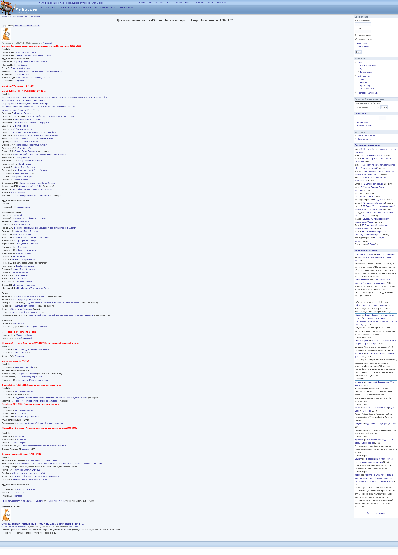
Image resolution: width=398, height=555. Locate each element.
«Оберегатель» (24, 75)
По (379, 254)
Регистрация (362, 43)
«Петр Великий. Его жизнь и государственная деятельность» (40, 154)
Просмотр (9, 26)
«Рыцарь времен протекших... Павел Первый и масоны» (38, 132)
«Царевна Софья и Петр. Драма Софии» (33, 55)
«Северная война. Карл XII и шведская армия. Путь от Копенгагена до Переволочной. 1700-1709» (58, 463)
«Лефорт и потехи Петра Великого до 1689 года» (36, 401)
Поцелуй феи (382, 424)
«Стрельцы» (22, 247)
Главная (4, 16)
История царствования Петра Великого (31, 196)
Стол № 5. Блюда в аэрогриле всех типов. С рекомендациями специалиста (374, 478)
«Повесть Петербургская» (23, 260)
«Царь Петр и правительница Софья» (33, 78)
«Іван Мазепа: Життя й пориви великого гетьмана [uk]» (46, 446)
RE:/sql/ (371, 244)
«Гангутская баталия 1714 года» (27, 470)
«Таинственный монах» (19, 68)
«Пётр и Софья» (20, 65)
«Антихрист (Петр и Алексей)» (32, 377)
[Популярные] (84, 3)
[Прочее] (130, 7)
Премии (363, 69)
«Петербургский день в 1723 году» (30, 218)
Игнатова (369, 459)
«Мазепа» (19, 436)
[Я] (125, 7)
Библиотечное (364, 76)
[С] (94, 7)
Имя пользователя (362, 21)
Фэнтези (358, 385)
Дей (356, 305)
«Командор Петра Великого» (25, 299)
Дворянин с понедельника (374, 305)
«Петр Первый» (22, 173)
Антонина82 (47, 43)
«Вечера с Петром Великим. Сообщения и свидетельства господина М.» (45, 228)
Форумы (178, 2)
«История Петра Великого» (26, 142)
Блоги (169, 2)
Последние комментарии (367, 145)
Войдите (39, 501)
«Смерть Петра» (20, 272)
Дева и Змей (379, 459)
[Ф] (101, 7)
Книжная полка (145, 2)
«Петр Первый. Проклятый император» (33, 145)
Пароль (358, 28)
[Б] (50, 7)
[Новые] (48, 3)
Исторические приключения (367, 321)
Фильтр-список (363, 123)
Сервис (375, 341)
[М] (80, 7)
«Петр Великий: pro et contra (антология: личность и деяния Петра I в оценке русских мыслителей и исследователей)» (54, 97)
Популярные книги (364, 126)
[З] (66, 7)
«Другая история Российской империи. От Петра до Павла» (53, 303)
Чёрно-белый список (367, 136)
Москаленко (369, 475)
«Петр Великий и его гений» (30, 161)
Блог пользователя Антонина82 (27, 16)
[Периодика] (72, 3)
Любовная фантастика (365, 462)
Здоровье (382, 481)
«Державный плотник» (26, 250)
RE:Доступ (379, 200)
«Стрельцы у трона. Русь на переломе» (30, 62)
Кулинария (372, 481)
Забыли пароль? (363, 46)
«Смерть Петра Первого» (26, 231)
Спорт (390, 481)
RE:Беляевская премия (373, 184)
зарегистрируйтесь (56, 501)
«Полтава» (18, 496)
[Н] (82, 7)
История (374, 344)
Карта (188, 2)
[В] (53, 7)
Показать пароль (364, 35)
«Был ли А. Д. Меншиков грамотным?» (32, 350)
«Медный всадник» (21, 207)
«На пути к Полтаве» (23, 113)
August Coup (360, 344)
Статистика (199, 2)
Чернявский (372, 382)
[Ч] (110, 7)
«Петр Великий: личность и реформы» (32, 123)
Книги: (41, 3)
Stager (358, 459)
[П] (88, 7)
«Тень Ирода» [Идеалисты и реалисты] (33, 380)
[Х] (104, 7)
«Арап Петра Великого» (24, 269)
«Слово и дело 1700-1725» (31, 186)
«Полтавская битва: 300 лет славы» (42, 460)
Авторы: (42, 7)
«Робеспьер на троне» (23, 129)
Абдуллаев (370, 424)
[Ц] (107, 7)
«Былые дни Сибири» (22, 234)
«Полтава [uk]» (20, 493)
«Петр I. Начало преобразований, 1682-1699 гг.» (23, 100)
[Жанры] (55, 3)
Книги (360, 62)
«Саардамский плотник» (24, 285)
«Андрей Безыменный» (27, 244)
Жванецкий (372, 440)
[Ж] (63, 7)
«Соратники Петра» (24, 335)
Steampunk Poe (389, 254)
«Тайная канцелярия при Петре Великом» (37, 183)
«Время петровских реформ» (28, 119)
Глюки (210, 2)
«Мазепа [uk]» (20, 443)
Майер (370, 353)
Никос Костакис (362, 280)
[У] (99, 7)
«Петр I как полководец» (23, 177)
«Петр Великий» (21, 126)
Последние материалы (368, 93)
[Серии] (63, 3)
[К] (74, 7)
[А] (47, 7)
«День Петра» (20, 279)
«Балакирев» (19, 256)
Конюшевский (379, 280)
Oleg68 (358, 424)
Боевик (392, 424)
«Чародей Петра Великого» (27, 417)
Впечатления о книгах (366, 250)
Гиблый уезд (383, 382)
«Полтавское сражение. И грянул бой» (29, 473)
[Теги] (101, 3)
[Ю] (121, 7)
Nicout (358, 315)
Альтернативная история (374, 283)
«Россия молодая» (21, 225)
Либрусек (27, 9)
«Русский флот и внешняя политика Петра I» (32, 189)
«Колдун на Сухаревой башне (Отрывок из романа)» (40, 423)
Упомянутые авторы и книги (27, 26)
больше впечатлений (376, 513)
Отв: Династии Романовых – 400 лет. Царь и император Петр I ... (43, 523)
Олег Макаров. (361, 341)
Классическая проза (375, 257)
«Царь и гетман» (23, 253)
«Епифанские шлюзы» (25, 266)
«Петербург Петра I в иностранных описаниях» (37, 135)
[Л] (77, 7)
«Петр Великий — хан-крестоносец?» (29, 296)
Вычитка (363, 82)
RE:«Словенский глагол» (372, 155)
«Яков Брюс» (20, 414)
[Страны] (95, 3)
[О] (85, 7)
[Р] (91, 7)
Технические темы (367, 89)
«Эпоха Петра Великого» (24, 167)
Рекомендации (366, 72)
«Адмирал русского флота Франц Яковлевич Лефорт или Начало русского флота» (51, 398)
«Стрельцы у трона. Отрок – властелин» (31, 237)
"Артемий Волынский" (23, 338)
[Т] (96, 7)
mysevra (359, 353)
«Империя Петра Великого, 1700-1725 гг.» (20, 110)
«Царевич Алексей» (24, 367)
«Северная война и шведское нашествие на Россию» (35, 476)
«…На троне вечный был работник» (31, 170)
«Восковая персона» (24, 282)
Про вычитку (365, 86)
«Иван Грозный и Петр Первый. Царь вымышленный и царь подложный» (60, 315)
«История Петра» (21, 180)
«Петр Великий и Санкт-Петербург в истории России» (50, 116)
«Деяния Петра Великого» (25, 151)
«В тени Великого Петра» (26, 52)
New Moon (378, 353)
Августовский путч (388, 341)
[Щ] (115, 7)
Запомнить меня (365, 39)
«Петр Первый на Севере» (26, 241)
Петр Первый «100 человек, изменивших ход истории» (26, 104)
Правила (159, 2)
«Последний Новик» (26, 489)
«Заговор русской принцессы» (23, 312)
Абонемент (221, 2)
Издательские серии (368, 66)
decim (357, 408)
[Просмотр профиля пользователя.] (6, 40)
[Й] (72, 7)
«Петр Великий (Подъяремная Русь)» (33, 288)
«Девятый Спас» (21, 221)
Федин (367, 315)
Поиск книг (360, 114)
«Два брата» (18, 324)
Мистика (379, 462)
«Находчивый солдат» (37, 327)
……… (381, 376)
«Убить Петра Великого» (21, 309)
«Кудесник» (19, 81)
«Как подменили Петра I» (25, 306)
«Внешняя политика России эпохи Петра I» (33, 138)
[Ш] (112, 7)
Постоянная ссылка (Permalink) (13, 527)
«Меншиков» (21, 353)
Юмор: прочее (367, 443)
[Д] (58, 7)
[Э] (119, 7)
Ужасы (362, 257)
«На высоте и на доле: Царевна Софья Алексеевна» (38, 71)
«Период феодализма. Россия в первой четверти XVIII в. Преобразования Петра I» (39, 107)
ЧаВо (362, 79)
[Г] (55, 7)
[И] (69, 7)
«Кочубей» (18, 215)
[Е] (61, 7)
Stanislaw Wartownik (364, 254)
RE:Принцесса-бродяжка (374, 203)
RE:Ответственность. (364, 197)
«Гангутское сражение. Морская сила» (30, 479)
